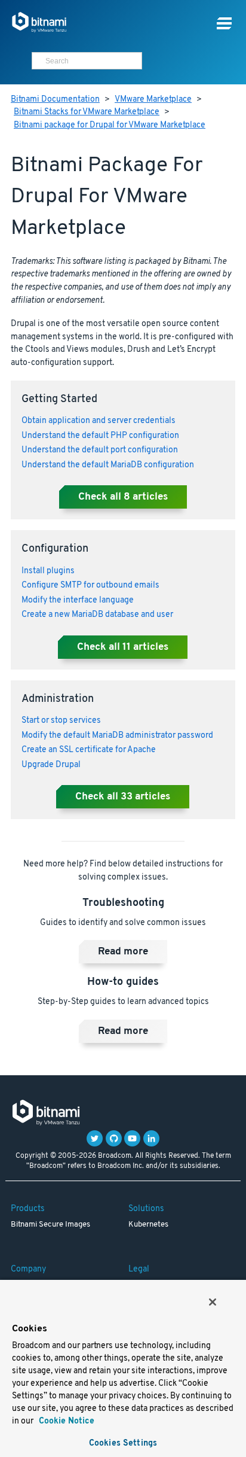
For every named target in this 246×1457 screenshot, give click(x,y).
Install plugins (48, 571)
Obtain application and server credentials (98, 421)
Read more (123, 952)
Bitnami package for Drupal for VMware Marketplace (109, 125)
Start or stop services (61, 720)
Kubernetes (148, 1225)
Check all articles (123, 497)
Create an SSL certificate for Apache (88, 750)
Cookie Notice (65, 1421)
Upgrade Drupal (51, 765)
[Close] (212, 1302)
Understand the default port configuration (99, 450)
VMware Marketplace (153, 99)
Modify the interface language (77, 600)
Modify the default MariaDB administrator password (117, 735)
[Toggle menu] (224, 24)
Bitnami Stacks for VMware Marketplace (86, 112)
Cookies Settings (123, 1443)
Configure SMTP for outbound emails (90, 585)
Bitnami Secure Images (50, 1225)
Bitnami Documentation (55, 99)
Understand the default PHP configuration (100, 436)
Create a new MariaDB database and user (97, 614)
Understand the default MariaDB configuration (107, 465)
